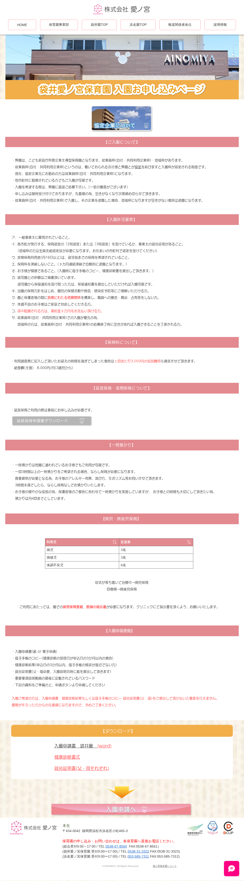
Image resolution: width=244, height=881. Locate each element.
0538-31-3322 (138, 851)
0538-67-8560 (116, 846)
